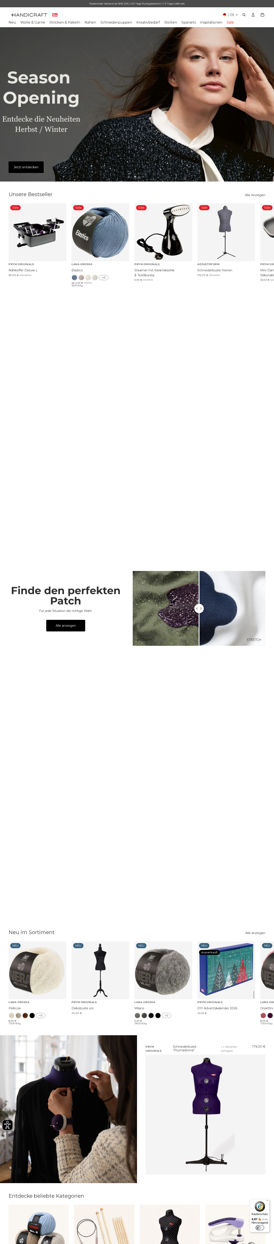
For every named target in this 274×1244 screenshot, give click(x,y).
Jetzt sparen (23, 167)
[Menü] (267, 1201)
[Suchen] (244, 15)
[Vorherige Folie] (7, 104)
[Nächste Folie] (267, 104)
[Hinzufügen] (60, 255)
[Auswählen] (123, 255)
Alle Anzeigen (255, 195)
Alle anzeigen (66, 626)
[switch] (260, 1227)
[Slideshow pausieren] (129, 177)
